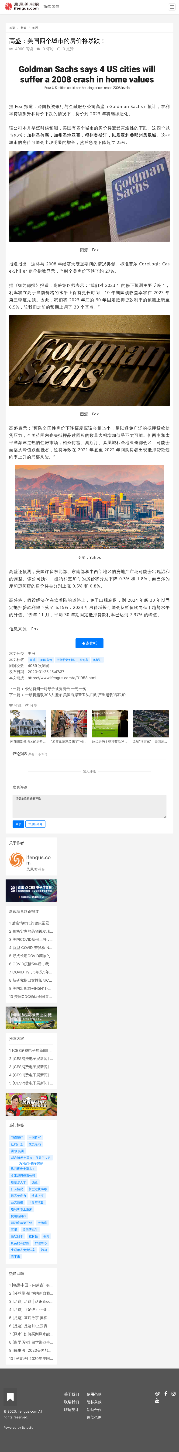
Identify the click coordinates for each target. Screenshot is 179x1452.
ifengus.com (38, 860)
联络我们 (71, 1402)
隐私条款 (94, 1402)
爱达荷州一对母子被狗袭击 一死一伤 (55, 688)
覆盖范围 (94, 1417)
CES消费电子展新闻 (30, 1050)
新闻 (24, 28)
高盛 (33, 660)
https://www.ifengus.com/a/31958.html (62, 677)
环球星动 (21, 1293)
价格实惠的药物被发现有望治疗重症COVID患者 (52, 931)
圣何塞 (83, 660)
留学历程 (21, 1342)
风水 (17, 1334)
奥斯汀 (97, 660)
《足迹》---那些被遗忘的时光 (49, 1309)
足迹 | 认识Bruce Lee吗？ (45, 1301)
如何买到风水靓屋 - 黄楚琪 (46, 1334)
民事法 (19, 1350)
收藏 (18, 705)
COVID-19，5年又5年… (32, 972)
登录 (18, 824)
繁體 (55, 6)
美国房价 (46, 660)
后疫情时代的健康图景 (30, 923)
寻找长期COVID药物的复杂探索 (39, 955)
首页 (12, 28)
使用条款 (94, 1394)
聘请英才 (71, 1409)
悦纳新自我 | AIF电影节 (50, 1293)
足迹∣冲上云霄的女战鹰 (43, 1325)
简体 (47, 6)
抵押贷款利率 (66, 660)
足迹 (17, 1301)
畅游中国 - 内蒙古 (28, 1285)
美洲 (35, 28)
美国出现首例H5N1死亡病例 (36, 988)
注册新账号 (35, 824)
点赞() (91, 643)
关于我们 (71, 1394)
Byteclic (27, 1427)
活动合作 (94, 1409)
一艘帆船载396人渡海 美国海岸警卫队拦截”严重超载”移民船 (75, 694)
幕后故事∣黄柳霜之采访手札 (47, 1317)
